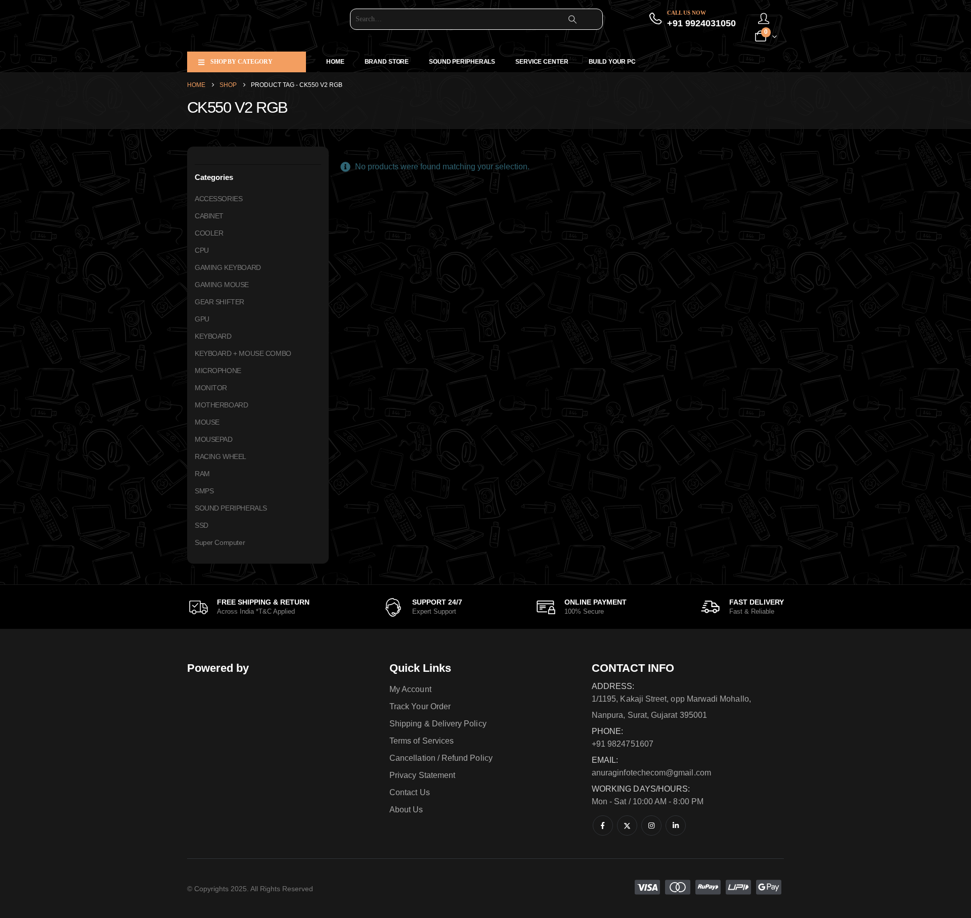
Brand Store (387, 61)
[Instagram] (651, 825)
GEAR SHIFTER (219, 302)
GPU (202, 319)
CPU (202, 250)
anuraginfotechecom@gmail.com (651, 772)
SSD (201, 525)
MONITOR (211, 388)
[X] (627, 825)
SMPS (204, 491)
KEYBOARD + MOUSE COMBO (243, 353)
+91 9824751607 (622, 744)
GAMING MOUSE (222, 285)
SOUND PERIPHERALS (462, 61)
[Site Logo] (250, 26)
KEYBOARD (213, 336)
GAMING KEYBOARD (228, 267)
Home (335, 61)
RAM (202, 474)
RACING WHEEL (220, 456)
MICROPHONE (218, 370)
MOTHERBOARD (221, 405)
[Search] (572, 19)
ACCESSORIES (218, 199)
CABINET (209, 216)
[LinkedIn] (676, 825)
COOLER (209, 233)
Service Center (541, 61)
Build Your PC (612, 61)
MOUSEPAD (214, 439)
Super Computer (220, 542)
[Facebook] (603, 825)
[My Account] (763, 19)
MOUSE (207, 422)
